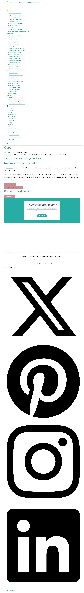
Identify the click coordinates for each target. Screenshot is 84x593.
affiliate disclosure (53, 260)
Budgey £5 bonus (13, 27)
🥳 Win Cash (9, 95)
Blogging (11, 108)
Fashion (11, 124)
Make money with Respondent (15, 54)
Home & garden (12, 114)
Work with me (12, 133)
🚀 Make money (10, 33)
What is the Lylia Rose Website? (16, 137)
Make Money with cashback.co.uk (16, 58)
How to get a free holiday (14, 85)
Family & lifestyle (12, 116)
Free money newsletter (14, 135)
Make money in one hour (14, 42)
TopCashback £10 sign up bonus (16, 15)
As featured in (12, 139)
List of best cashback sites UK (15, 79)
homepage (9, 168)
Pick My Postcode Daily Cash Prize (16, 102)
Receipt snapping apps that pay (16, 81)
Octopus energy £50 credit (15, 21)
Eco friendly (11, 120)
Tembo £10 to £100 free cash (15, 19)
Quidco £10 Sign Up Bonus (15, 17)
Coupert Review (12, 91)
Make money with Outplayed (15, 52)
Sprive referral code (13, 73)
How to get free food (14, 83)
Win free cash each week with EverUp (17, 104)
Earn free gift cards (13, 46)
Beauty (10, 126)
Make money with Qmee (14, 64)
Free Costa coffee (13, 77)
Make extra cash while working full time (17, 50)
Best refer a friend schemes (15, 37)
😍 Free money (10, 11)
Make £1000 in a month (14, 40)
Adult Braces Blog (13, 128)
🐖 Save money (10, 70)
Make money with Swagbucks (15, 56)
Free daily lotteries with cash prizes (16, 99)
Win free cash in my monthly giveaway (17, 97)
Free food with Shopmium (14, 89)
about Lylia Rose (19, 174)
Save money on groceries (14, 87)
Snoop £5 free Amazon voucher (16, 23)
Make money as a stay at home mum (17, 48)
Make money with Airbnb (14, 66)
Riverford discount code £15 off (16, 75)
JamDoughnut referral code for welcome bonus (19, 31)
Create (14, 267)
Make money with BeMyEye (15, 60)
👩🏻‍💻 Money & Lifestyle (11, 106)
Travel (10, 122)
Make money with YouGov (14, 62)
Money (10, 112)
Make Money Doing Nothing (15, 44)
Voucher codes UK (13, 93)
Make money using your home (15, 68)
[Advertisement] (42, 237)
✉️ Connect (9, 130)
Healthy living (12, 118)
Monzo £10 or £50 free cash (15, 13)
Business (11, 110)
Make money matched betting (15, 35)
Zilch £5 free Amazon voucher (15, 25)
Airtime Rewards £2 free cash (15, 29)
